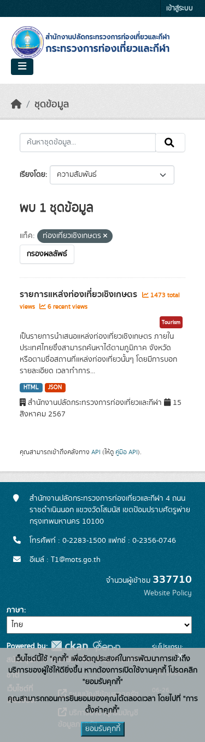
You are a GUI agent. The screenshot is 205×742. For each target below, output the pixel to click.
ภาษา (15, 610)
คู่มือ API (126, 452)
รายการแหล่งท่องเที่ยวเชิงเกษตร (79, 294)
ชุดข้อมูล (51, 104)
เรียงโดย (32, 174)
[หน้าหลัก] (16, 104)
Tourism (171, 322)
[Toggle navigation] (22, 67)
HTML (31, 387)
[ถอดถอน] (105, 236)
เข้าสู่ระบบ (179, 8)
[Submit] (170, 143)
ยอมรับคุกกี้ (102, 728)
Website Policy (168, 593)
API (96, 452)
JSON (55, 387)
